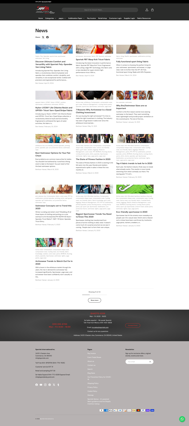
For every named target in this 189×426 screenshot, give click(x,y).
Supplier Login (129, 18)
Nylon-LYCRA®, (56, 102)
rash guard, (68, 198)
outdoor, (63, 102)
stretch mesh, (140, 206)
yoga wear (108, 106)
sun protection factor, (56, 147)
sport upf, (86, 206)
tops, (89, 156)
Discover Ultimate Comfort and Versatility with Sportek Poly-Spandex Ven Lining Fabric (53, 64)
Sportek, (102, 56)
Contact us (91, 365)
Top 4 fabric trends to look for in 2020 (134, 163)
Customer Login (115, 18)
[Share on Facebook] (47, 37)
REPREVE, (99, 152)
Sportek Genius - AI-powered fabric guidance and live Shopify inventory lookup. (99, 401)
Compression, (95, 102)
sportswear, (62, 56)
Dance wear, (124, 200)
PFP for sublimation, (139, 152)
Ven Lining (46, 58)
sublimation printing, (144, 56)
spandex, (79, 106)
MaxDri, (127, 56)
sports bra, (85, 106)
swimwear (108, 56)
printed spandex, (59, 145)
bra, (117, 102)
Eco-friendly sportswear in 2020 (131, 212)
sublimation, (47, 104)
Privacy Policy (93, 387)
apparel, (38, 102)
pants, (128, 152)
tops (36, 150)
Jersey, (118, 202)
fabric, (94, 56)
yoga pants (135, 209)
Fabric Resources (144, 18)
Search (90, 369)
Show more (94, 300)
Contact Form (132, 325)
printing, (67, 145)
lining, (123, 56)
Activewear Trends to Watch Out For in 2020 (54, 262)
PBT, (97, 56)
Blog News (91, 373)
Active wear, (80, 102)
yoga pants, (95, 156)
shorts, (127, 156)
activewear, (80, 56)
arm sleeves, (39, 196)
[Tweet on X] (43, 37)
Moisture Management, (90, 104)
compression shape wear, (124, 147)
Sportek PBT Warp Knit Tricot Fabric (93, 59)
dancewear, (88, 56)
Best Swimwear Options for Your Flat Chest (52, 154)
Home (40, 18)
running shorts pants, (105, 104)
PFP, (94, 152)
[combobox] (100, 10)
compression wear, (106, 102)
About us (91, 361)
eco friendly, (49, 145)
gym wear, (79, 104)
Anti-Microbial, (129, 145)
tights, (85, 156)
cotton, (99, 147)
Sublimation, (120, 158)
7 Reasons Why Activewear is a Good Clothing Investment (93, 111)
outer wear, (89, 152)
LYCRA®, (48, 102)
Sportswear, (93, 106)
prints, (37, 147)
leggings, (96, 150)
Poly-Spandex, (45, 56)
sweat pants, (149, 206)
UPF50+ (61, 104)
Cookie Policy (92, 391)
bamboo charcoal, (146, 196)
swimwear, (39, 58)
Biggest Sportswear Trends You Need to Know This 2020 (93, 215)
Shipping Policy (93, 383)
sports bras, (54, 56)
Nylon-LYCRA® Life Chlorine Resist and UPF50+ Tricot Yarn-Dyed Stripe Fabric (53, 109)
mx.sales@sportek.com (100, 327)
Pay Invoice (91, 18)
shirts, (92, 154)
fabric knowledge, (98, 200)
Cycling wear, (52, 252)
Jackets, (90, 150)
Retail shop (102, 18)
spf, (47, 147)
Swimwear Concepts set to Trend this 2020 (53, 207)
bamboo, (87, 145)
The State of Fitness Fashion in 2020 (93, 159)
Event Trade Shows (94, 357)
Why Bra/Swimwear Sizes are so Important (131, 107)
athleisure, (87, 102)
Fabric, (37, 56)
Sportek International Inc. (47, 419)
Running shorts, (107, 152)
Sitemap (91, 395)
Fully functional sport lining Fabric (132, 61)
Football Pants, (146, 200)
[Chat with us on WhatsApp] (182, 419)
